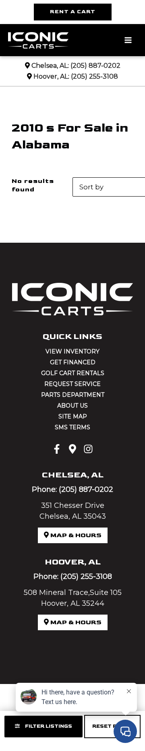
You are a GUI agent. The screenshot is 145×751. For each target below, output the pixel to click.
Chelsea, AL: (50, 65)
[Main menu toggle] (128, 40)
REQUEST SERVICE (72, 384)
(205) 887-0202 (95, 65)
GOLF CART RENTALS (72, 373)
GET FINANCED (72, 362)
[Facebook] (57, 449)
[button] (73, 12)
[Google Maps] (72, 449)
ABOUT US (72, 405)
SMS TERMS (72, 427)
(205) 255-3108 (94, 76)
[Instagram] (88, 449)
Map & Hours (75, 535)
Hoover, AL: (51, 76)
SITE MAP (72, 416)
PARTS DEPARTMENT (72, 394)
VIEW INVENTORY (72, 351)
